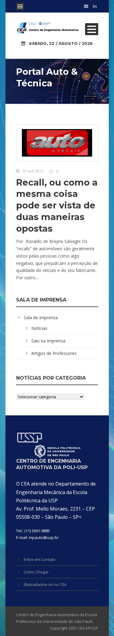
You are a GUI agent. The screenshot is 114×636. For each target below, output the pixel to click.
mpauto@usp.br (44, 537)
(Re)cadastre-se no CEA (45, 584)
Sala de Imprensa (41, 317)
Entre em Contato (40, 559)
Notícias (39, 328)
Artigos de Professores (54, 353)
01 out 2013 (32, 171)
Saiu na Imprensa (48, 341)
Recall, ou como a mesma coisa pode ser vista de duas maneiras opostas (57, 205)
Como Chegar (36, 572)
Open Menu (20, 6)
